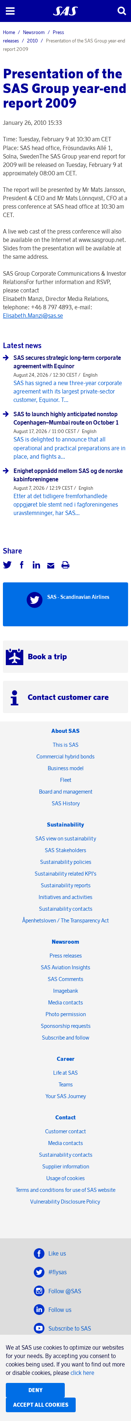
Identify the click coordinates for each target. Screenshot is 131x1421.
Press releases (65, 955)
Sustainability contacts (65, 908)
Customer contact (65, 1131)
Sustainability (65, 824)
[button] (10, 11)
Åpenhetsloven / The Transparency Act (65, 920)
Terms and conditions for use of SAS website (65, 1189)
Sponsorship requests (66, 1025)
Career (66, 1058)
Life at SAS (65, 1072)
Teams (66, 1084)
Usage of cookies (65, 1178)
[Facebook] (21, 566)
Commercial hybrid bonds (65, 756)
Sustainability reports (66, 885)
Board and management (65, 791)
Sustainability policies (65, 861)
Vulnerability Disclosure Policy (65, 1201)
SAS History (66, 803)
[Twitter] (7, 566)
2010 (32, 41)
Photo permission (65, 1014)
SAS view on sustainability (65, 838)
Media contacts (65, 1002)
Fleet (65, 779)
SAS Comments (65, 979)
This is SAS (66, 744)
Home (9, 32)
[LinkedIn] (36, 566)
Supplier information (65, 1166)
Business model (66, 768)
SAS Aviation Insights (65, 967)
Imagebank (65, 990)
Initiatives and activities (65, 897)
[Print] (65, 566)
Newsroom (34, 32)
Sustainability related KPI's (65, 873)
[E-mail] (51, 566)
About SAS (65, 730)
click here (82, 1372)
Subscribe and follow (65, 1037)
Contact (65, 1117)
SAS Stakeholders (65, 850)
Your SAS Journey (65, 1096)
